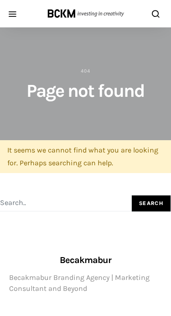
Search (151, 203)
